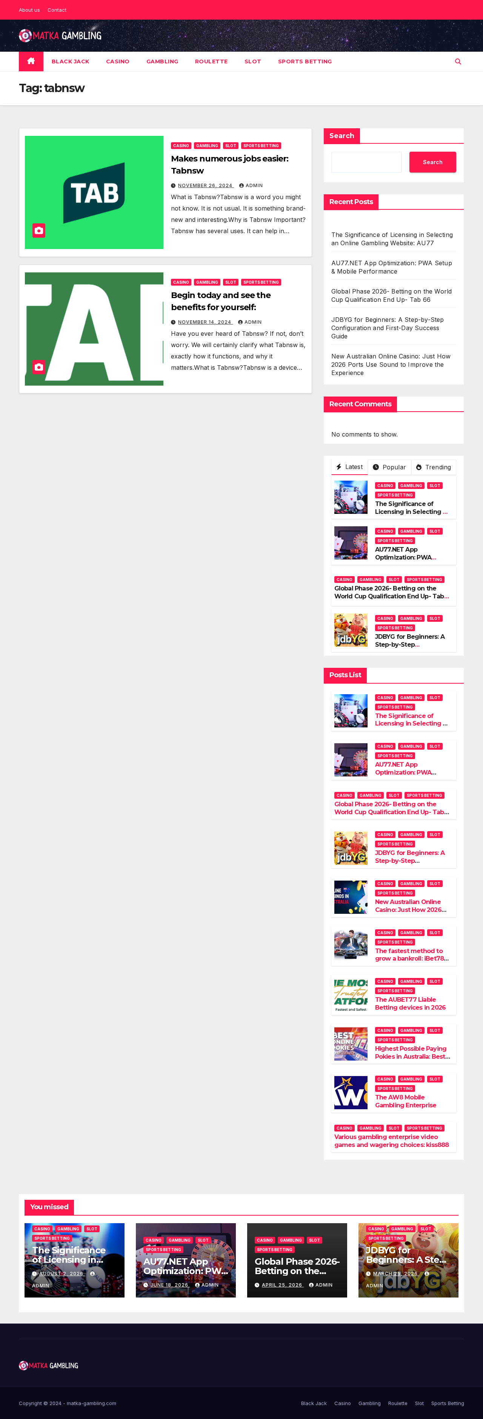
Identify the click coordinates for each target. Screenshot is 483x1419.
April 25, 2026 (283, 1285)
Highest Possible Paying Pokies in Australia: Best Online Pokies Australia (411, 1056)
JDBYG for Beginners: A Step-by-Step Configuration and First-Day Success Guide (387, 328)
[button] (458, 61)
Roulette (211, 61)
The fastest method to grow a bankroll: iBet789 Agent (411, 958)
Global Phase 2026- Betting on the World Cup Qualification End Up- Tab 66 (389, 596)
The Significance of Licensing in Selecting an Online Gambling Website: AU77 (412, 515)
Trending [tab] (437, 467)
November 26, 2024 (206, 185)
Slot (253, 61)
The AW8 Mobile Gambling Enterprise (406, 1101)
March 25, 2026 (396, 1273)
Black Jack (70, 61)
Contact (57, 10)
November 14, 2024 (205, 322)
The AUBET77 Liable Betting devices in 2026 (410, 1003)
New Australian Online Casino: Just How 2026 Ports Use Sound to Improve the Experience (391, 364)
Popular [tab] (393, 467)
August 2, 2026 (62, 1273)
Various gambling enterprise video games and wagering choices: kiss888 (391, 1140)
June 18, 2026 (170, 1285)
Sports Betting (305, 61)
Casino (118, 61)
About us (29, 10)
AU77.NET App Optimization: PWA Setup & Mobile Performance (403, 561)
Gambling (162, 61)
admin (254, 185)
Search (341, 136)
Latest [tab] (353, 466)
